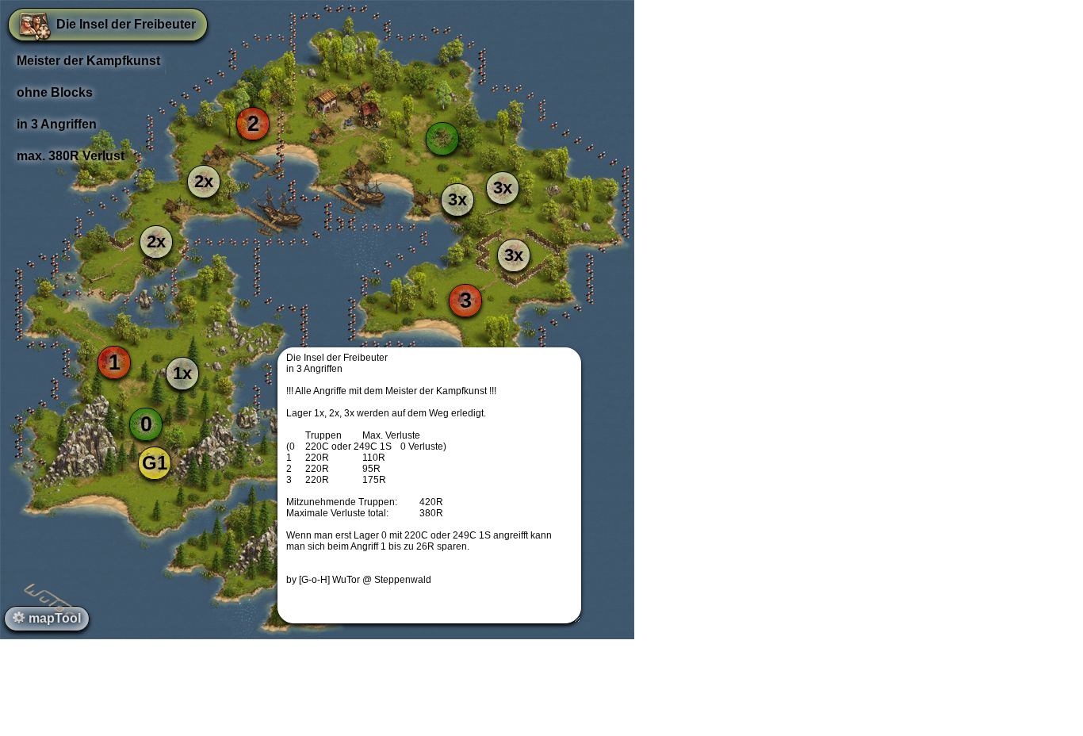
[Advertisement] (541, 700)
